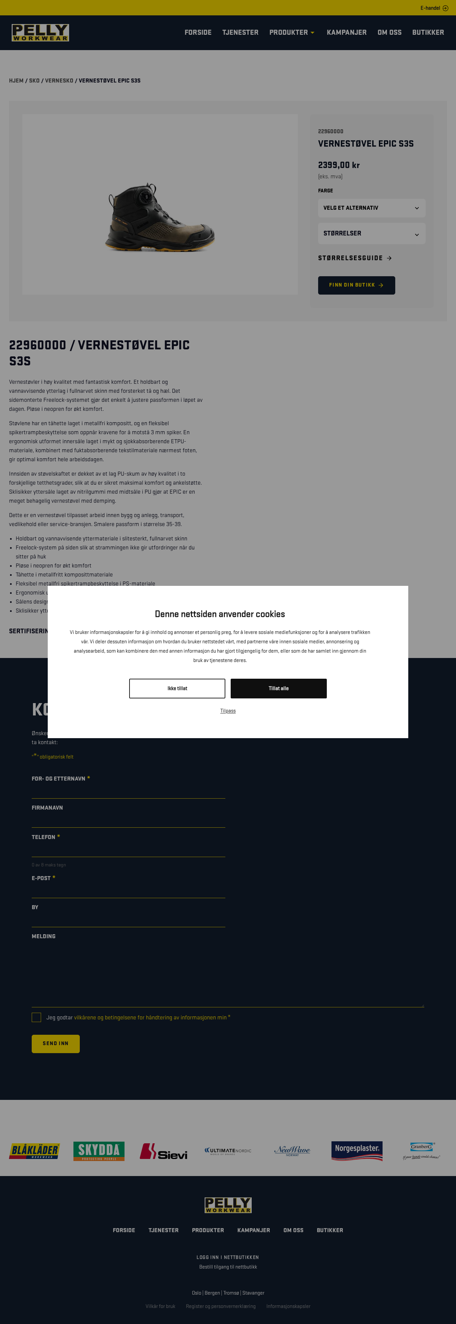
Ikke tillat (177, 688)
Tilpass (228, 711)
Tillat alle (279, 688)
